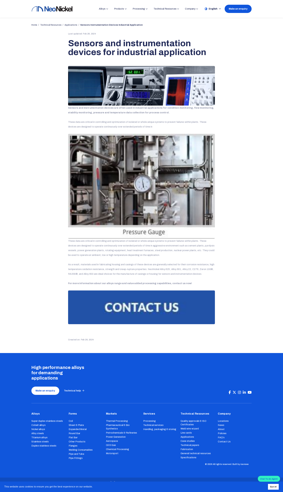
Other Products (77, 441)
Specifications (188, 457)
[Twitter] (234, 392)
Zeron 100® (206, 269)
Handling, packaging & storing (159, 429)
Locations (223, 421)
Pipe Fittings (76, 458)
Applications (187, 437)
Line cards (186, 432)
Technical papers (190, 445)
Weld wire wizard (190, 428)
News (221, 425)
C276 (195, 269)
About (221, 429)
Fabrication (187, 449)
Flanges (73, 445)
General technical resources (196, 453)
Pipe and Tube (76, 454)
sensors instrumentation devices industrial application (111, 25)
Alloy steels (37, 433)
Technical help (72, 390)
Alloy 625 (165, 269)
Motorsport (112, 453)
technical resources (51, 25)
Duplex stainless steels (43, 445)
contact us (179, 283)
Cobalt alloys (38, 425)
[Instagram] (239, 392)
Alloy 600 (89, 274)
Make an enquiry (238, 9)
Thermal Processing (117, 421)
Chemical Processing (117, 449)
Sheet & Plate (76, 425)
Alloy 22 (186, 269)
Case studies (188, 441)
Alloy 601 (176, 269)
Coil (71, 421)
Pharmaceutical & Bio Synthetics (118, 427)
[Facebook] (230, 392)
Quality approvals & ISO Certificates (193, 423)
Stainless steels (40, 441)
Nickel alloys (38, 429)
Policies (222, 433)
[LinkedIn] (244, 392)
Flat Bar (73, 437)
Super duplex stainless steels (47, 421)
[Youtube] (250, 392)
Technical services (153, 425)
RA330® (73, 274)
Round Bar (74, 433)
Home (34, 25)
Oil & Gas (111, 445)
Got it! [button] (273, 487)
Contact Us (224, 441)
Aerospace (112, 441)
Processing (149, 421)
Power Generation (116, 437)
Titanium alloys (39, 437)
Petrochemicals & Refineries (121, 432)
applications (71, 25)
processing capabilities (157, 283)
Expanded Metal (78, 429)
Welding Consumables (81, 450)
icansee (245, 464)
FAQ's (221, 437)
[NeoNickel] (52, 9)
